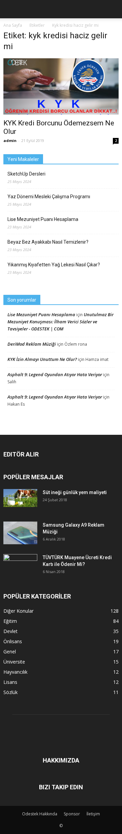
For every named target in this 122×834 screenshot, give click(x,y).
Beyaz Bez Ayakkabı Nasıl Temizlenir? (47, 242)
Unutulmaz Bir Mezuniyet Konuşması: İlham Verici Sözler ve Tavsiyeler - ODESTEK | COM (60, 321)
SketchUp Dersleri (26, 174)
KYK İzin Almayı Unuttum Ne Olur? (42, 359)
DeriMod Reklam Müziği (31, 344)
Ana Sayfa (12, 25)
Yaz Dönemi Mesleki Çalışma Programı (48, 196)
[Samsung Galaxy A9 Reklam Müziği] (20, 533)
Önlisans (12, 641)
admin (10, 140)
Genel (9, 651)
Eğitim (10, 621)
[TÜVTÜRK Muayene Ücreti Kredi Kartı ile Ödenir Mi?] (20, 564)
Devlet (10, 631)
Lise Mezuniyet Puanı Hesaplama (42, 219)
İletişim (93, 814)
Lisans (10, 682)
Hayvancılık (15, 672)
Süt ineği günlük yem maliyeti (75, 492)
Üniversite (14, 661)
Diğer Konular (18, 611)
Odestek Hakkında (39, 814)
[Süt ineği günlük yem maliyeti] (20, 498)
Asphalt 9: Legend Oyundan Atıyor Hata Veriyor (54, 374)
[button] (112, 9)
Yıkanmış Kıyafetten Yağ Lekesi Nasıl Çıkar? (53, 264)
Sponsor (72, 814)
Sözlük (10, 692)
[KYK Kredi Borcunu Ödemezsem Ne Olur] (61, 86)
